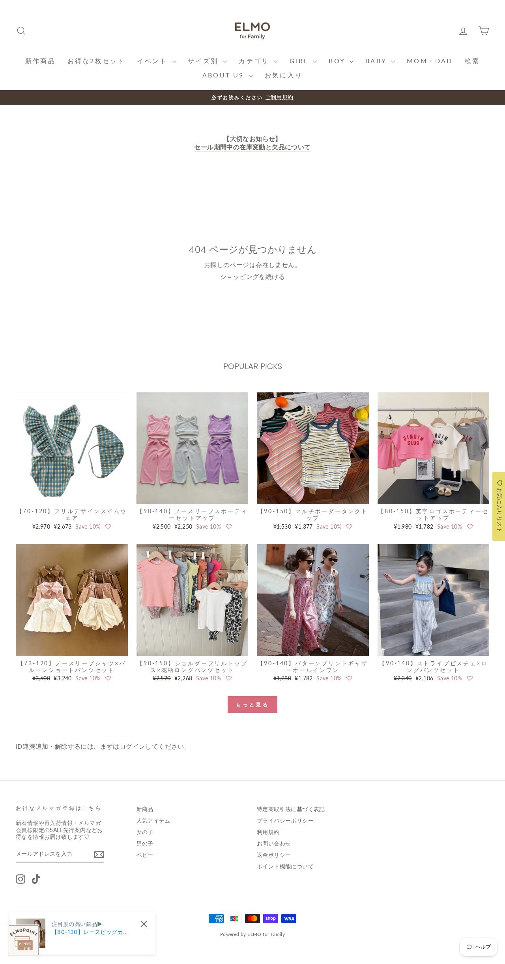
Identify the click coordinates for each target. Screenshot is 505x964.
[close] (143, 924)
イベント (153, 60)
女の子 (145, 832)
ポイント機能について (285, 866)
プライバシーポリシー (285, 820)
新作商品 (40, 60)
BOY (338, 60)
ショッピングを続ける (252, 276)
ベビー (145, 855)
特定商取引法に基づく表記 (291, 809)
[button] (108, 526)
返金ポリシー (274, 855)
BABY (377, 60)
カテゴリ (255, 60)
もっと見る (252, 704)
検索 (472, 60)
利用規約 (268, 832)
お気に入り (284, 75)
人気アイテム (153, 820)
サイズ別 (204, 60)
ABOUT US (224, 75)
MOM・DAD (430, 60)
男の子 (145, 843)
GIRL (300, 60)
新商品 (145, 809)
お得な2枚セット (96, 60)
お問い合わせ (274, 843)
